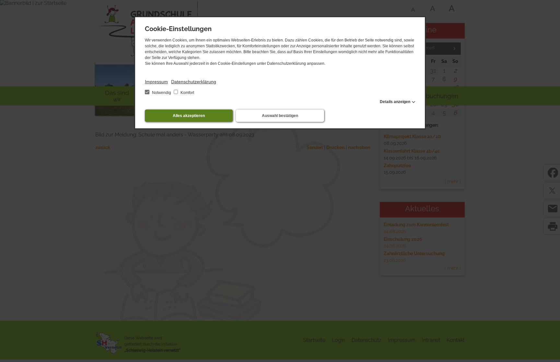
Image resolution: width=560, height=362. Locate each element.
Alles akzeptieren (189, 115)
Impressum (156, 81)
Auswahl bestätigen (280, 115)
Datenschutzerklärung (193, 81)
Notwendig (161, 92)
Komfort (187, 92)
